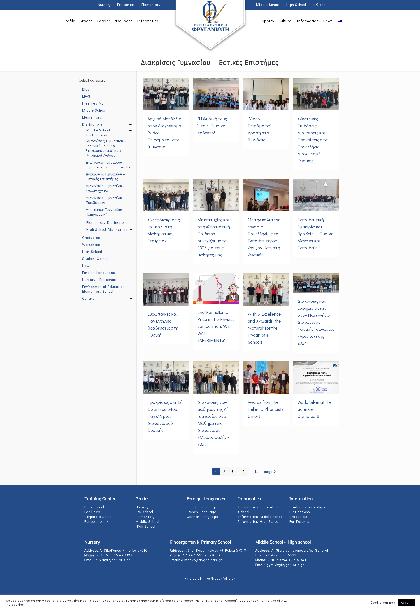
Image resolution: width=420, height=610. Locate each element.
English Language (202, 507)
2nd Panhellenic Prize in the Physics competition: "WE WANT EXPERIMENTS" (216, 326)
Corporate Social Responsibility (98, 519)
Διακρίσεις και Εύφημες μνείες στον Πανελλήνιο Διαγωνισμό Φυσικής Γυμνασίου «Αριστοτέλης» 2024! (316, 322)
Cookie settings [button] (383, 603)
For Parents (299, 521)
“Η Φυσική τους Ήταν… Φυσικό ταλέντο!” (212, 125)
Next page (264, 471)
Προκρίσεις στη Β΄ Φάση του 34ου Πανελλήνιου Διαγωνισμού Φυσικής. (164, 416)
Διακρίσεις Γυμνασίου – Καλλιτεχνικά (105, 188)
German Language (202, 516)
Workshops (91, 244)
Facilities (92, 511)
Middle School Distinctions (98, 132)
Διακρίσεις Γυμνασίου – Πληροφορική (105, 212)
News (87, 265)
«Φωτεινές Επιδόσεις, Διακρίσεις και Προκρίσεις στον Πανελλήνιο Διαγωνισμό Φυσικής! (314, 139)
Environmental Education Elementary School (103, 289)
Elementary (150, 4)
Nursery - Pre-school (99, 279)
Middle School (268, 4)
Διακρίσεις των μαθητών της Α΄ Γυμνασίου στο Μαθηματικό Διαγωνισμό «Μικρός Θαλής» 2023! (213, 423)
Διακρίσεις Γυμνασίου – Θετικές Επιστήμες (105, 176)
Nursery (104, 4)
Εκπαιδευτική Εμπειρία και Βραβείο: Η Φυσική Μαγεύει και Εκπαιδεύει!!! (315, 233)
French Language (201, 511)
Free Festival (93, 103)
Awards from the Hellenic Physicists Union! (266, 409)
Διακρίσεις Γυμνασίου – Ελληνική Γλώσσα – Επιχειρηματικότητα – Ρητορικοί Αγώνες (106, 147)
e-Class (319, 4)
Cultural (88, 298)
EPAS (86, 96)
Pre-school (126, 4)
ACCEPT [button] (406, 602)
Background (94, 507)
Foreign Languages (98, 272)
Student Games (95, 258)
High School (296, 4)
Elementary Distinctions (107, 222)
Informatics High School (259, 521)
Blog (85, 89)
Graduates (91, 237)
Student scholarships (307, 507)
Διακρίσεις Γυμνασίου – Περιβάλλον (105, 200)
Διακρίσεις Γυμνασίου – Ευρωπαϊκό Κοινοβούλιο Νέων (111, 164)
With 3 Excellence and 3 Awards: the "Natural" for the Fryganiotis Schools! (264, 328)
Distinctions (92, 124)
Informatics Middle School (261, 516)
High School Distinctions (107, 229)
